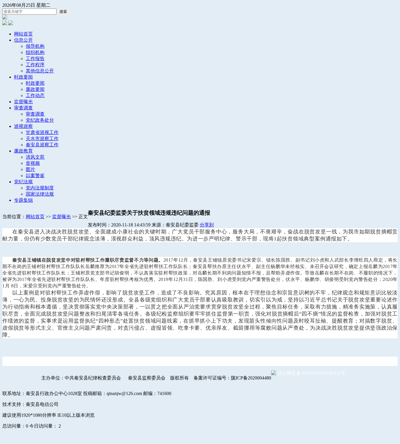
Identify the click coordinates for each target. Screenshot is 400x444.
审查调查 (23, 107)
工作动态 (35, 95)
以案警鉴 (35, 175)
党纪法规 (23, 181)
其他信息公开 (40, 70)
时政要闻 (23, 76)
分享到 (207, 224)
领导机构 (35, 46)
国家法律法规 (40, 194)
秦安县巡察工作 (42, 144)
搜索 (63, 11)
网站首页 (23, 33)
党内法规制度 (40, 187)
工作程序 (35, 64)
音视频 (33, 163)
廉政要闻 (35, 89)
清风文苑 (35, 157)
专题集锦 (23, 200)
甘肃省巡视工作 (42, 132)
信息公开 (23, 40)
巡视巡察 (23, 126)
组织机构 (35, 52)
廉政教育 (23, 150)
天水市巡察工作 (42, 138)
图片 (30, 169)
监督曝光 (23, 101)
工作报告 (35, 58)
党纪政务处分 (40, 120)
